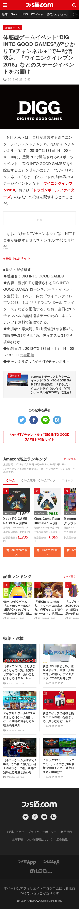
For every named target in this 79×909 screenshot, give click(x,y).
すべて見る (70, 458)
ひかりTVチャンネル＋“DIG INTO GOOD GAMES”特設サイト (39, 437)
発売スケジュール (58, 14)
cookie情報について (39, 839)
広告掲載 (62, 839)
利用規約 (66, 832)
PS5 (25, 14)
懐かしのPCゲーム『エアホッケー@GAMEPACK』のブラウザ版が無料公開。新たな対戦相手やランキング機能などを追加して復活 (17, 608)
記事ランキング (17, 576)
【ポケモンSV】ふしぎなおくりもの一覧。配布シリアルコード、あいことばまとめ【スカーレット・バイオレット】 (19, 672)
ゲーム (10, 480)
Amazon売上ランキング (25, 459)
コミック (67, 480)
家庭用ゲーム (12, 27)
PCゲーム (37, 14)
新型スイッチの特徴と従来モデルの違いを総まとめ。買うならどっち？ (58, 717)
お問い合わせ (15, 832)
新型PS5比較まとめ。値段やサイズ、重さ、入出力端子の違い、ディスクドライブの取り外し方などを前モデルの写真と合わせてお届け (58, 672)
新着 (5, 14)
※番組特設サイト (17, 258)
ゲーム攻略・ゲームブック (38, 480)
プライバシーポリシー (42, 832)
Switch (15, 14)
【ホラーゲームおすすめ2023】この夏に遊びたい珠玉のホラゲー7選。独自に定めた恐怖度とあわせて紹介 (19, 766)
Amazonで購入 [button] (19, 552)
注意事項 (17, 839)
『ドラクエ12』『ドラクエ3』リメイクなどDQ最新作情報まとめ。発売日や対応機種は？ (58, 766)
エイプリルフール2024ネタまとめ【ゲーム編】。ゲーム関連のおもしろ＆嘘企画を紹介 (19, 719)
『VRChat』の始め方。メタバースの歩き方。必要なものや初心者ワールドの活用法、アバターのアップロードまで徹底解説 (48, 608)
